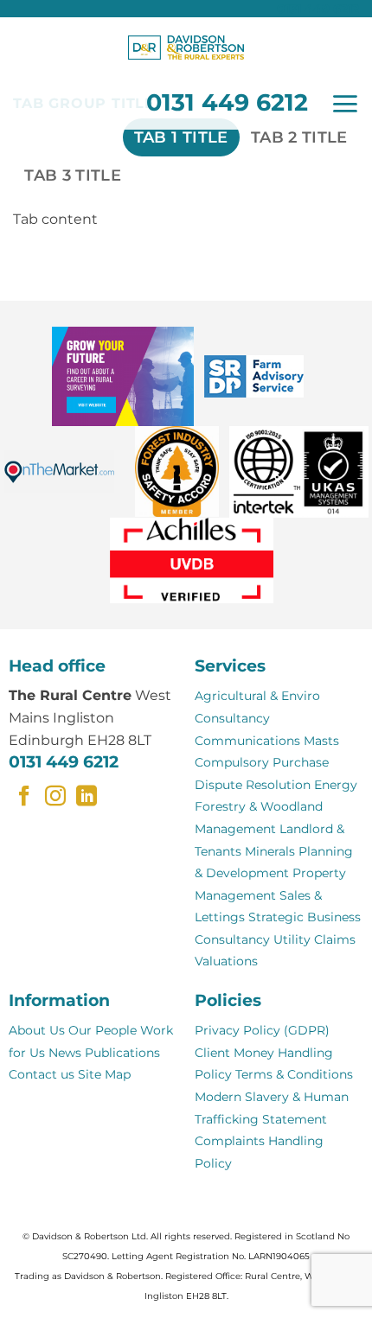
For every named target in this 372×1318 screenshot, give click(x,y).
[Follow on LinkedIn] (86, 797)
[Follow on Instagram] (55, 797)
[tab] (181, 137)
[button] (344, 104)
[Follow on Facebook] (24, 797)
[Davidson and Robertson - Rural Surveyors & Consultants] (185, 47)
